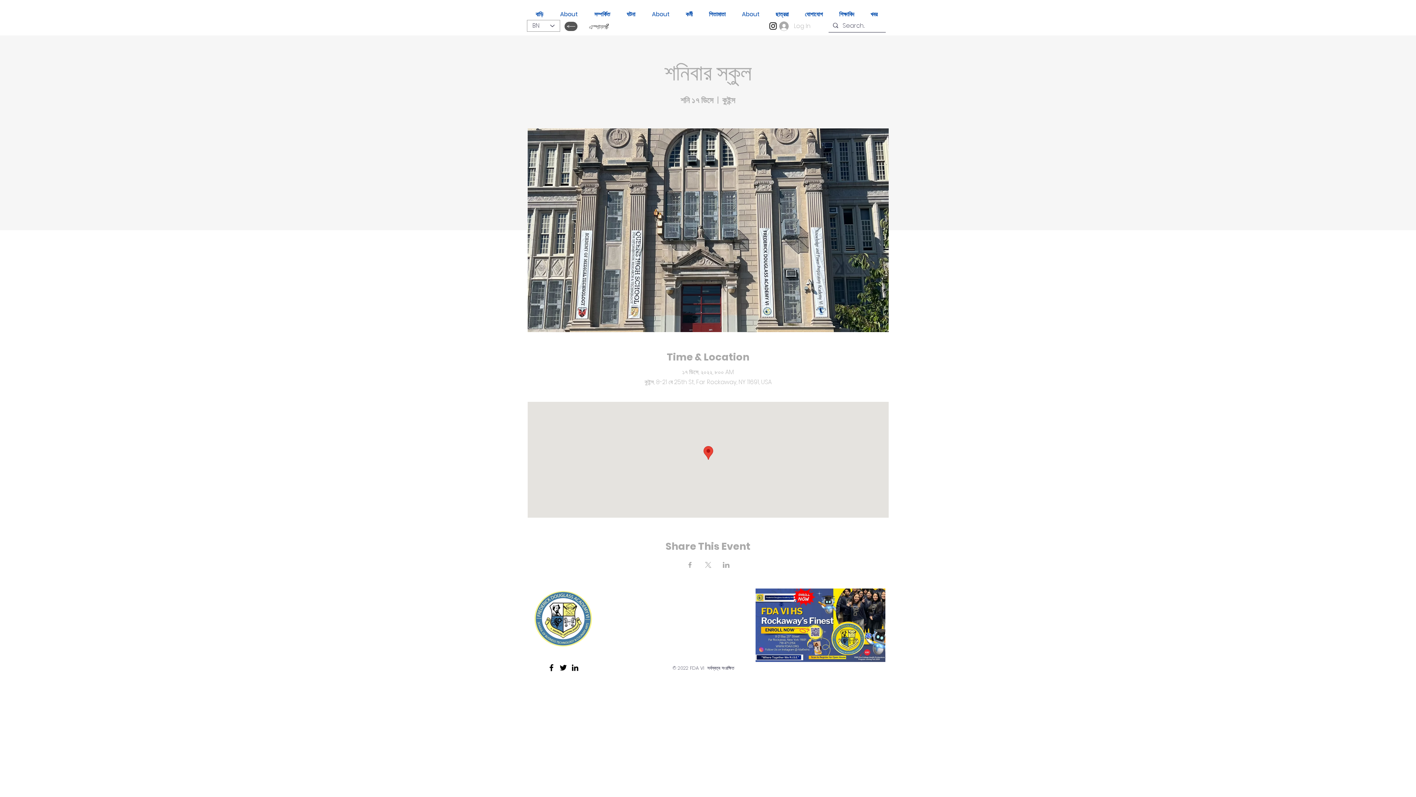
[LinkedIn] (575, 667)
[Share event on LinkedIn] (726, 565)
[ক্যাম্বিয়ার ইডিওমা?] (571, 26)
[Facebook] (551, 667)
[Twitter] (563, 667)
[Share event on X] (708, 565)
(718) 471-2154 (645, 633)
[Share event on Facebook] (690, 565)
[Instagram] (773, 26)
